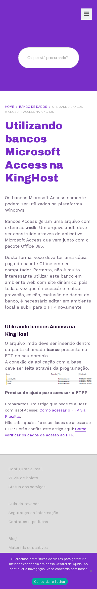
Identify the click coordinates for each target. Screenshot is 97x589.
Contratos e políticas (28, 521)
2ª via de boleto (23, 477)
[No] (90, 570)
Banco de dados (33, 107)
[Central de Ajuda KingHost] (24, 14)
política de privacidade (48, 574)
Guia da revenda (24, 503)
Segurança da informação (33, 512)
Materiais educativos (28, 547)
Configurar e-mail (25, 469)
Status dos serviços (27, 486)
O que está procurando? (47, 57)
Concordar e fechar (49, 582)
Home (9, 107)
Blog (12, 538)
